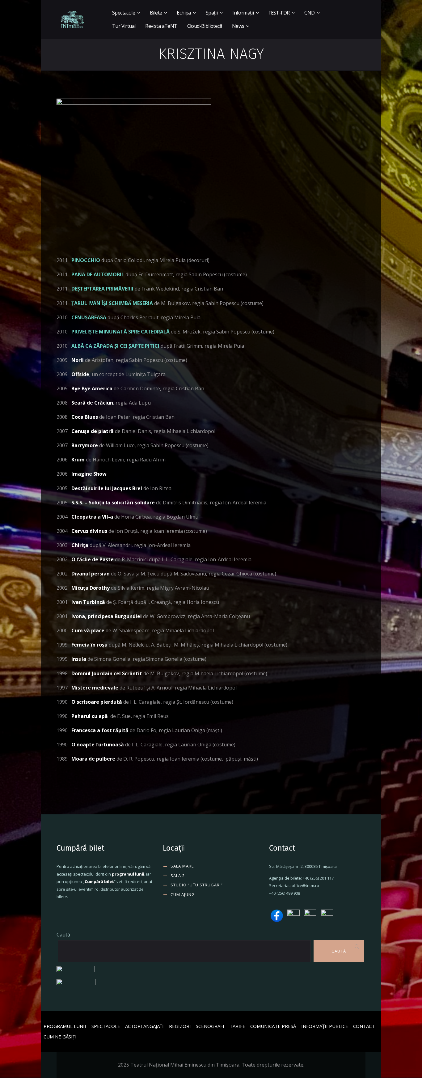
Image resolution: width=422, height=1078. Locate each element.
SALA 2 (178, 875)
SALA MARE (182, 866)
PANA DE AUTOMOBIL (97, 274)
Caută (63, 934)
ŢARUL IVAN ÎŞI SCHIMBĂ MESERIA (112, 303)
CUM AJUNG (183, 894)
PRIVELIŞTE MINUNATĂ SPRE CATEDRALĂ (120, 331)
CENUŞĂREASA (88, 317)
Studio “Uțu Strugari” (197, 885)
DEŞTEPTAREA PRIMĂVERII (102, 288)
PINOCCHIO (85, 260)
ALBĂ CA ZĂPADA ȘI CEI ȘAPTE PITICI (115, 345)
